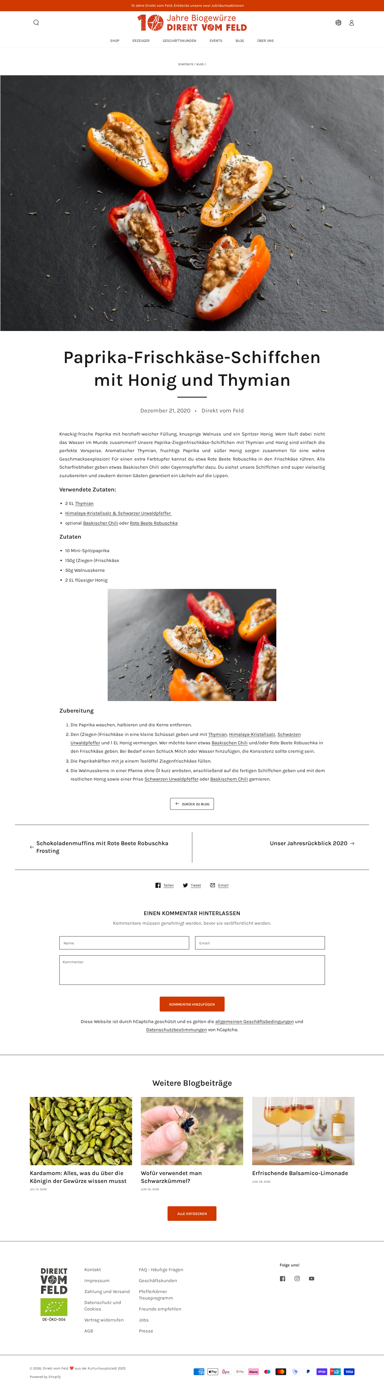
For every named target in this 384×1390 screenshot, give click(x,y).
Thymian (84, 503)
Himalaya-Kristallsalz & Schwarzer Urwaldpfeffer (118, 513)
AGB (88, 1331)
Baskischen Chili (230, 742)
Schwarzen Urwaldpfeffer (171, 779)
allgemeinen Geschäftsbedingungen (254, 1021)
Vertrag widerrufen (104, 1320)
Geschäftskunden (158, 1280)
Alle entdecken (192, 1214)
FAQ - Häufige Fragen (161, 1269)
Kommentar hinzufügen (192, 1004)
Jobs (144, 1320)
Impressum (97, 1280)
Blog (200, 64)
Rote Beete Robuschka (154, 523)
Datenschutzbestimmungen (176, 1029)
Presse (146, 1331)
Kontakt (92, 1269)
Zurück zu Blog (195, 804)
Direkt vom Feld (55, 1368)
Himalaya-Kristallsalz (252, 734)
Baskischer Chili (100, 523)
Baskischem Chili (229, 779)
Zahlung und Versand (107, 1291)
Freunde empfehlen (160, 1309)
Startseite (185, 64)
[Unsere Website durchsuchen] (36, 22)
